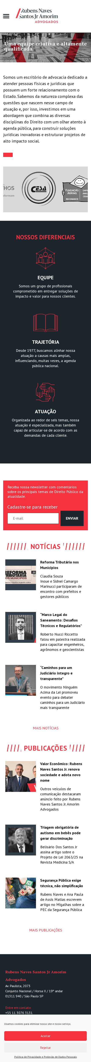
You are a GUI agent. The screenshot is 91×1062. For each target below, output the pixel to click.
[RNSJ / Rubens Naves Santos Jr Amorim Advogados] (52, 16)
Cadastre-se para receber (32, 507)
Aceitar (45, 1036)
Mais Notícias (45, 728)
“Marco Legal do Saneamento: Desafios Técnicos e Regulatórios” (61, 620)
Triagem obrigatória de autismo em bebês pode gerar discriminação (60, 833)
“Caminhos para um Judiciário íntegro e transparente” (56, 673)
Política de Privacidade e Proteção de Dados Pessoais (45, 1056)
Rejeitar (45, 1048)
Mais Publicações (45, 930)
